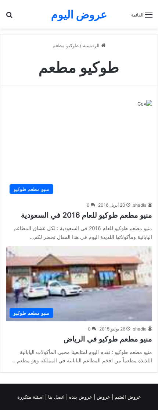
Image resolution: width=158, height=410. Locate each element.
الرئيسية (92, 45)
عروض (103, 397)
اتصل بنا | (55, 397)
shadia (140, 205)
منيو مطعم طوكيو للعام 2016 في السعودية (86, 215)
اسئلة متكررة (31, 397)
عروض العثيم (127, 397)
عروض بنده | (80, 397)
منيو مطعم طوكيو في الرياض (108, 339)
